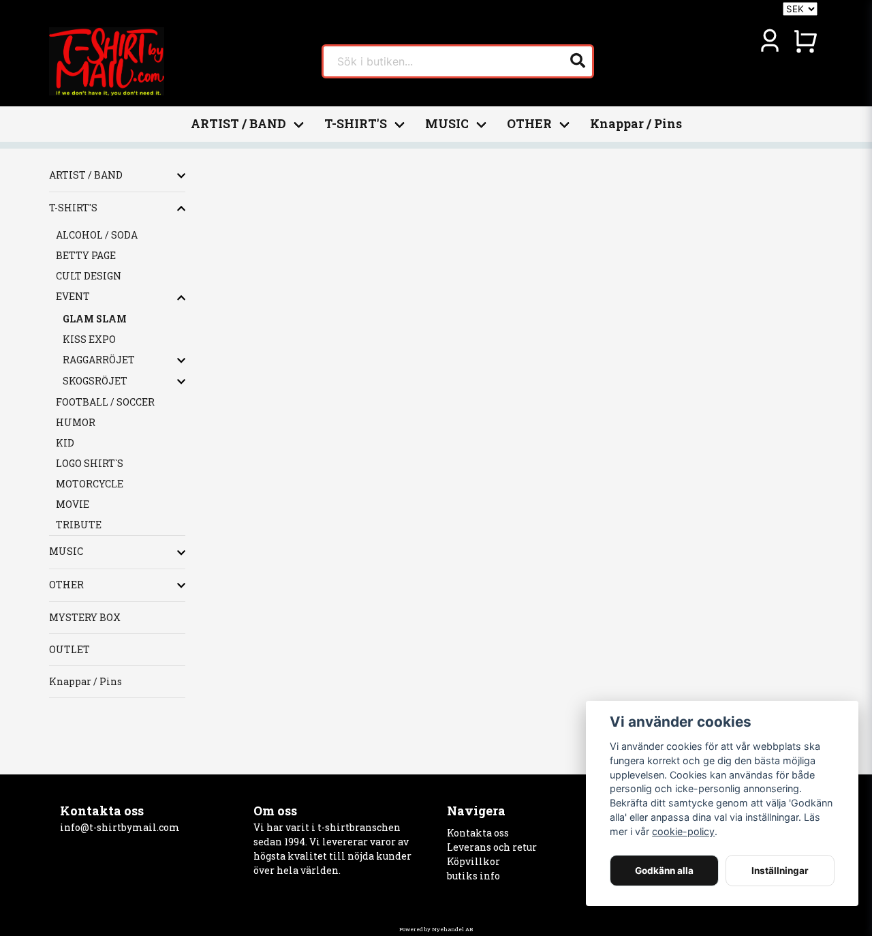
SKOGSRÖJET (95, 380)
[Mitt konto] (770, 41)
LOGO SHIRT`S (89, 463)
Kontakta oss (478, 832)
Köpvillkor (473, 861)
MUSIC (447, 124)
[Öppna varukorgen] (805, 41)
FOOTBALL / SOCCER (105, 401)
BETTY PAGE (86, 255)
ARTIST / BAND (238, 124)
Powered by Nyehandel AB (436, 929)
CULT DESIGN (88, 275)
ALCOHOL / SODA (97, 234)
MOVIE (72, 504)
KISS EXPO (89, 339)
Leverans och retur (492, 847)
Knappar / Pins (636, 124)
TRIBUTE (79, 524)
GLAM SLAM (95, 318)
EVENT (73, 296)
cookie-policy (683, 831)
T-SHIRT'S (355, 124)
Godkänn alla (664, 870)
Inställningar (780, 870)
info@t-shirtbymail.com (120, 827)
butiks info (473, 875)
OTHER (529, 124)
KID (65, 442)
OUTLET (69, 649)
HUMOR (75, 422)
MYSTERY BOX (85, 617)
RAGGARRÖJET (99, 359)
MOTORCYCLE (89, 483)
